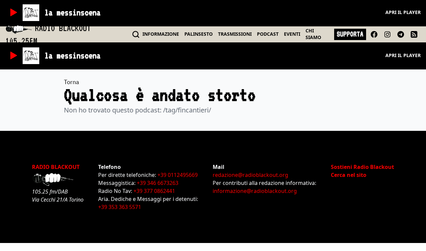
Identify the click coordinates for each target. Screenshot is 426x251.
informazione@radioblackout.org (255, 191)
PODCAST (268, 34)
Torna (71, 82)
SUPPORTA (350, 34)
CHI (313, 33)
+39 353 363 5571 (119, 207)
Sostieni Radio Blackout (362, 167)
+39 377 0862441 (154, 191)
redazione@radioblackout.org (250, 175)
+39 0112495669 (177, 175)
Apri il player (403, 12)
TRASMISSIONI (235, 34)
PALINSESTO (198, 34)
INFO (160, 34)
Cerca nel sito (348, 175)
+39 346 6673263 (157, 183)
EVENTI (292, 34)
